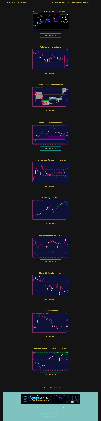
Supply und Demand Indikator (50, 122)
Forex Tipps (86, 2)
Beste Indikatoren (77, 2)
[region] (50, 22)
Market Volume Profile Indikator (50, 85)
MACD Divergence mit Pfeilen (50, 235)
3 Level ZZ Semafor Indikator (50, 273)
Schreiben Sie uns (55, 413)
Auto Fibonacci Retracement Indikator (50, 160)
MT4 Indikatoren (56, 2)
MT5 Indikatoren (66, 2)
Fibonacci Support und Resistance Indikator (50, 348)
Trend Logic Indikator (50, 198)
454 (51, 387)
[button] (33, 21)
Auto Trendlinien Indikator (50, 47)
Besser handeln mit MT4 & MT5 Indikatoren (50, 11)
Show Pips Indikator (50, 311)
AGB (42, 413)
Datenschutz (47, 413)
